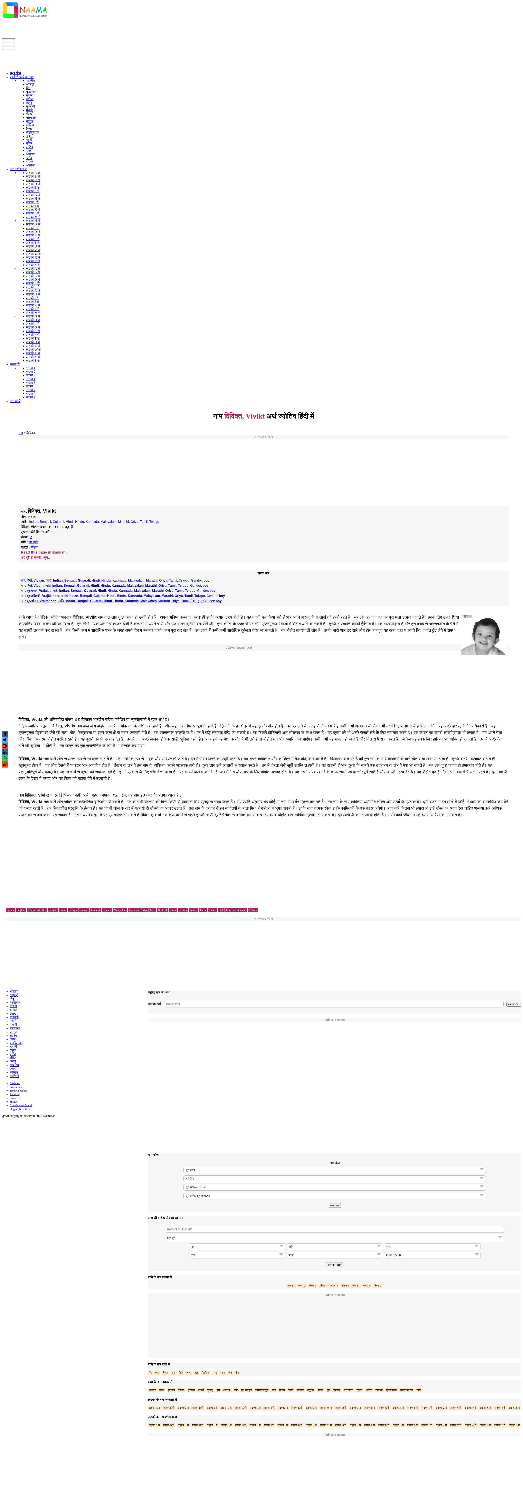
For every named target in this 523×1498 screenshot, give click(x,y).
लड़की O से (33, 320)
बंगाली (29, 95)
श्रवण (359, 1390)
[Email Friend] (5, 746)
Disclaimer (15, 1083)
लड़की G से (33, 290)
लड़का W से (33, 253)
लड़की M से (33, 312)
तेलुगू (29, 103)
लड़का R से (33, 235)
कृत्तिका (171, 1390)
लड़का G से (33, 195)
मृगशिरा (191, 1390)
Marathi (123, 521)
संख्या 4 (30, 379)
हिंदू (28, 88)
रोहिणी (34, 547)
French (193, 910)
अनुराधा (310, 1390)
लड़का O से (33, 224)
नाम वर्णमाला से (18, 169)
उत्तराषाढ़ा (348, 1390)
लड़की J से (32, 301)
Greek (173, 910)
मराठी (29, 110)
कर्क (173, 1372)
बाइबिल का (32, 132)
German (230, 910)
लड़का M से (33, 217)
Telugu (154, 521)
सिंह (181, 1372)
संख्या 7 (30, 390)
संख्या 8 (30, 393)
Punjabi (107, 910)
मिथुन (165, 1372)
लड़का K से (33, 209)
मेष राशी (33, 542)
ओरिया (30, 125)
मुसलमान (31, 91)
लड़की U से (33, 342)
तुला (196, 1372)
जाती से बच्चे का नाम (22, 77)
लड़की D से (33, 279)
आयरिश (30, 154)
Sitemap (14, 1101)
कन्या (188, 1372)
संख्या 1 (30, 368)
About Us (14, 1094)
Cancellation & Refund (21, 1105)
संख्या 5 (30, 382)
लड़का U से (33, 246)
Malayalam (108, 521)
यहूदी (29, 139)
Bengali (45, 521)
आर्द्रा (201, 1390)
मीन (237, 1372)
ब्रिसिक (205, 1372)
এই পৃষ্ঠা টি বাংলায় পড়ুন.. (35, 557)
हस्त (274, 1390)
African (253, 910)
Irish (221, 910)
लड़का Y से (33, 261)
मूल (328, 1390)
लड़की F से (32, 287)
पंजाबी (29, 114)
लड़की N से (33, 316)
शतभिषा (379, 1390)
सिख (29, 128)
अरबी (29, 150)
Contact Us (15, 1098)
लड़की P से (32, 323)
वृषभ (157, 1372)
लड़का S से (32, 239)
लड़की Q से (33, 327)
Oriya (134, 521)
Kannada (92, 521)
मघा (236, 1390)
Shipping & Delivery (20, 1109)
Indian (33, 521)
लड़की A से (33, 268)
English (21, 910)
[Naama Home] (25, 19)
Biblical (162, 910)
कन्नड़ (30, 121)
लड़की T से (33, 338)
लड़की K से (33, 305)
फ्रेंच (29, 143)
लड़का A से (33, 172)
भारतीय (30, 80)
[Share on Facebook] (5, 734)
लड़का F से (32, 191)
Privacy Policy (17, 1087)
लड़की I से (32, 298)
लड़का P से (32, 228)
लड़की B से (33, 272)
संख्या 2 (30, 371)
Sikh (152, 910)
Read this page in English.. (44, 552)
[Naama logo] (36, 66)
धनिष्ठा (369, 1390)
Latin (203, 910)
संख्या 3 (30, 375)
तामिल (30, 99)
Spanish (241, 910)
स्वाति (290, 1390)
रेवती (419, 1390)
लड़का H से (33, 198)
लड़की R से (33, 331)
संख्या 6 (30, 386)
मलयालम (31, 117)
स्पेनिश (30, 161)
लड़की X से (33, 353)
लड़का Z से (33, 265)
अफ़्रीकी (30, 165)
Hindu (79, 521)
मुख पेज (15, 73)
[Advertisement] (76, 29)
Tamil (144, 521)
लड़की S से (32, 335)
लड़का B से (33, 176)
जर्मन (29, 158)
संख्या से (15, 364)
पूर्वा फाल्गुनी (246, 1390)
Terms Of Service (18, 1090)
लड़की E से (33, 283)
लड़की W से (33, 349)
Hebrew (183, 910)
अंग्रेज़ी (30, 84)
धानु (215, 1372)
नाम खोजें (15, 401)
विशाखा (300, 1390)
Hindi (70, 521)
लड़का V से (33, 250)
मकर (222, 1372)
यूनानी (29, 136)
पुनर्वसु (210, 1390)
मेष (150, 1372)
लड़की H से (33, 294)
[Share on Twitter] (5, 740)
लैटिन (29, 147)
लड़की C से (33, 276)
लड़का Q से (33, 231)
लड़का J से (32, 206)
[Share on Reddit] (5, 764)
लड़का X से (33, 257)
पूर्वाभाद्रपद (391, 1390)
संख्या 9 (30, 397)
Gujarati (58, 521)
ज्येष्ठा (320, 1390)
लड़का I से (32, 202)
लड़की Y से (33, 357)
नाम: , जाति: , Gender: (115, 580)
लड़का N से (33, 220)
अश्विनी (152, 1390)
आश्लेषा (226, 1390)
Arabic (212, 910)
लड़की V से (33, 346)
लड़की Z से (33, 360)
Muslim (41, 910)
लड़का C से (33, 180)
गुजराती (30, 106)
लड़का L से (32, 213)
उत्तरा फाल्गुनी (261, 1390)
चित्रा (282, 1390)
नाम (21, 433)
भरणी (161, 1390)
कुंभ (230, 1372)
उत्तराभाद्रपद (406, 1390)
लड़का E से (33, 187)
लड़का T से (33, 242)
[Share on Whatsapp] (5, 758)
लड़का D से (33, 184)
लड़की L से (32, 309)
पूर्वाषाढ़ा (336, 1390)
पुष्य (218, 1390)
